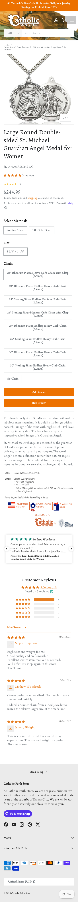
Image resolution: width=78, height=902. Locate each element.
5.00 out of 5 (48, 587)
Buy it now (39, 403)
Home (6, 45)
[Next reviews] (71, 548)
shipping (33, 198)
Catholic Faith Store (20, 893)
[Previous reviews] (6, 548)
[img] (16, 638)
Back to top (37, 772)
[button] (13, 175)
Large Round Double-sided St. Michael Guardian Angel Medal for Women (35, 48)
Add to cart (39, 392)
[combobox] (39, 33)
